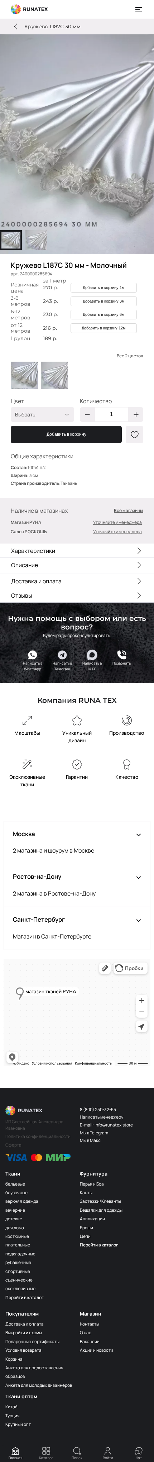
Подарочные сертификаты (32, 1341)
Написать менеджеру (101, 1117)
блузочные (16, 1193)
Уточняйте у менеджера (117, 522)
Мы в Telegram (94, 1133)
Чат (139, 1457)
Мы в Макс (90, 1140)
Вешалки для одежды (101, 1210)
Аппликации (92, 1219)
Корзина (14, 1359)
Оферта (13, 1145)
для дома (14, 1228)
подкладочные (20, 1254)
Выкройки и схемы (23, 1333)
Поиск (77, 1457)
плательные (17, 1245)
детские (13, 1219)
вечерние (15, 1210)
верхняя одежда (21, 1201)
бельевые (15, 1184)
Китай (11, 1407)
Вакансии (90, 1341)
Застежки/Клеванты (100, 1201)
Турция (12, 1416)
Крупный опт (18, 1424)
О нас (85, 1333)
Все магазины (128, 510)
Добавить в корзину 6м (104, 314)
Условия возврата (23, 1350)
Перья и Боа (92, 1184)
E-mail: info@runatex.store (106, 1125)
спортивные (17, 1271)
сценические (19, 1280)
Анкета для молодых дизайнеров (38, 1385)
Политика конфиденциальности (38, 1136)
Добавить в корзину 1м (104, 287)
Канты (86, 1193)
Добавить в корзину (66, 434)
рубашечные (18, 1262)
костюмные (17, 1236)
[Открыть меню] (139, 9)
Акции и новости (96, 1350)
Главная (16, 1457)
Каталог (46, 1457)
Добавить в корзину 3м (104, 301)
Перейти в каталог (24, 1297)
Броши (86, 1228)
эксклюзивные (20, 1288)
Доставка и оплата (24, 1324)
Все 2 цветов (130, 356)
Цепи (85, 1236)
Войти (108, 1457)
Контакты (89, 1324)
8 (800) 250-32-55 (98, 1109)
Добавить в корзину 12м (104, 328)
